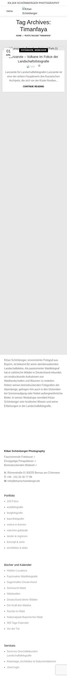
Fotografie (27, 50)
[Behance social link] (64, 11)
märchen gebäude (17, 530)
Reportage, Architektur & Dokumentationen (31, 661)
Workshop (40, 50)
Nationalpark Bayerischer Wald (25, 617)
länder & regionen (17, 536)
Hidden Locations (17, 570)
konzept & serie (16, 542)
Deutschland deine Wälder (22, 599)
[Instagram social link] (60, 11)
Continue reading (33, 86)
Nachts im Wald (16, 611)
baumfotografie (15, 518)
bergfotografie (15, 512)
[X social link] (56, 11)
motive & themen (16, 524)
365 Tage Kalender (18, 622)
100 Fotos (12, 501)
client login (13, 667)
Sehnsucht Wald (16, 588)
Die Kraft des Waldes (19, 605)
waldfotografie (15, 507)
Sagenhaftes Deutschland (22, 582)
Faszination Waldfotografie (22, 576)
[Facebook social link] (51, 11)
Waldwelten (13, 593)
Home (18, 36)
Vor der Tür (13, 628)
